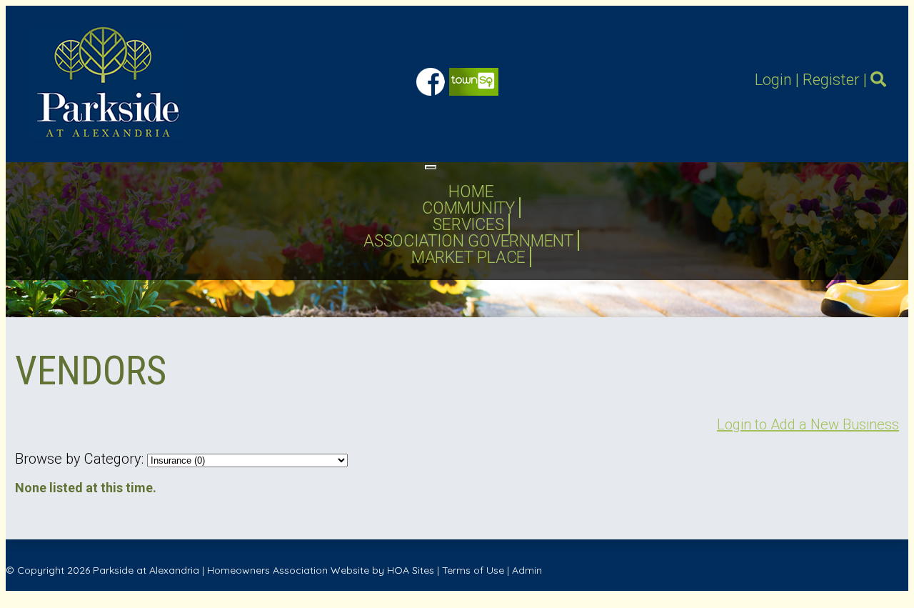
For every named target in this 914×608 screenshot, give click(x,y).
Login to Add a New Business (808, 424)
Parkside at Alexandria (146, 570)
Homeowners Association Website (288, 570)
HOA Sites (410, 570)
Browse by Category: (79, 458)
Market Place (468, 257)
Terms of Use (473, 570)
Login (773, 80)
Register (831, 80)
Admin (527, 570)
